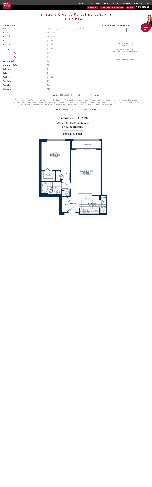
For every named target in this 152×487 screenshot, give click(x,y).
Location (126, 35)
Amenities (115, 3)
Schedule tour (92, 7)
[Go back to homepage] (7, 5)
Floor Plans (126, 3)
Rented (105, 3)
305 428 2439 (143, 7)
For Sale (81, 3)
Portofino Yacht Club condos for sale (112, 7)
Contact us (138, 3)
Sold (98, 3)
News (147, 3)
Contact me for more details (125, 60)
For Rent (90, 3)
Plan (48, 85)
